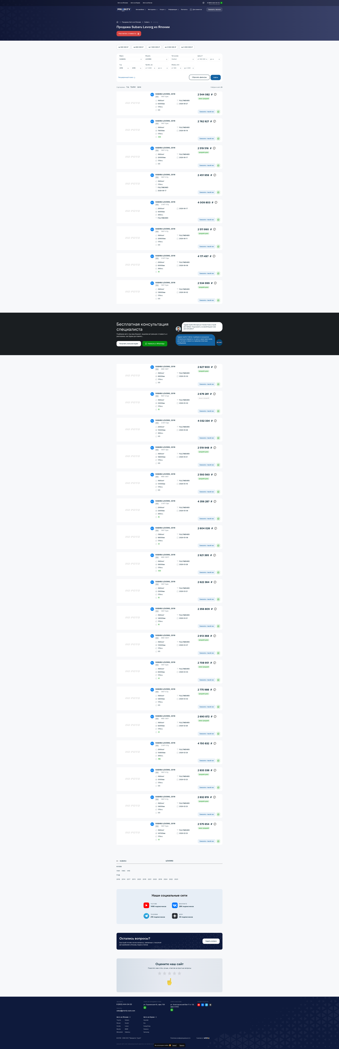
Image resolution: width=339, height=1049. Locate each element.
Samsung (146, 1032)
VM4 (157, 96)
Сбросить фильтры (199, 77)
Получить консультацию (128, 344)
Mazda (119, 1029)
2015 (134, 879)
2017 (128, 879)
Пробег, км (148, 64)
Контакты (184, 9)
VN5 (128, 871)
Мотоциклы (152, 9)
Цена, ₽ (199, 56)
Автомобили (140, 9)
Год (120, 64)
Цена (139, 87)
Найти (215, 77)
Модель (147, 56)
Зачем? (174, 1045)
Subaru (127, 1020)
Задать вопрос (211, 941)
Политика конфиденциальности (180, 1038)
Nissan (119, 1023)
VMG (157, 204)
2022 (171, 879)
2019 (144, 879)
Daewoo (146, 1029)
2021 (149, 879)
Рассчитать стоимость (127, 33)
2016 (118, 879)
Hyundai (145, 1020)
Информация (172, 9)
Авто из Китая (147, 3)
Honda (119, 1026)
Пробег (133, 87)
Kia (144, 1023)
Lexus (127, 1026)
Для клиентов (197, 9)
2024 (165, 879)
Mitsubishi (120, 1032)
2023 (176, 879)
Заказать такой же (206, 112)
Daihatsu (127, 1032)
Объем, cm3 (175, 64)
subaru (123, 861)
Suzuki (127, 1023)
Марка (121, 56)
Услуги (162, 9)
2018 (160, 879)
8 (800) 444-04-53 (213, 3)
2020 (155, 879)
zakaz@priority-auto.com (126, 1011)
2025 (139, 879)
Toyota (119, 1020)
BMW (126, 1029)
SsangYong (146, 1026)
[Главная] (117, 22)
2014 (123, 879)
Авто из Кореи (135, 3)
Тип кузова (174, 56)
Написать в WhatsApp (156, 344)
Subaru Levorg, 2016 (165, 94)
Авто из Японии (123, 3)
